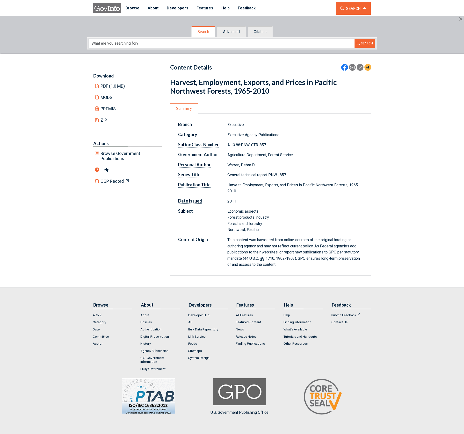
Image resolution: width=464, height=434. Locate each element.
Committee (101, 336)
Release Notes (246, 336)
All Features (244, 315)
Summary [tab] (184, 108)
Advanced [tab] (231, 31)
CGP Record (112, 181)
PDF (113, 86)
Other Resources (295, 343)
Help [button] (225, 8)
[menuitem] (132, 8)
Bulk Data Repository (203, 329)
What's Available (295, 329)
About (144, 315)
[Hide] (460, 19)
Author (98, 343)
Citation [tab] (260, 31)
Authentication (150, 329)
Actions (101, 143)
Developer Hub (199, 315)
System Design (199, 358)
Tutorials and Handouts (300, 336)
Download (103, 75)
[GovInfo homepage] (107, 8)
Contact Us (339, 322)
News (240, 329)
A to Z (97, 315)
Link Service (196, 336)
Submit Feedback (343, 315)
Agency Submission (154, 351)
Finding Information (297, 322)
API (190, 322)
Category (99, 322)
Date (96, 329)
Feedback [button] (247, 8)
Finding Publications (250, 343)
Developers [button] (177, 8)
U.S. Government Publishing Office (239, 412)
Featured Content (248, 322)
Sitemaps (195, 351)
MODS (106, 97)
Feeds (192, 343)
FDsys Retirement (153, 369)
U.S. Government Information (152, 360)
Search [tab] (203, 31)
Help (105, 169)
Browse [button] (132, 8)
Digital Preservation (154, 336)
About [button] (153, 8)
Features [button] (204, 8)
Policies (146, 322)
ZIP (104, 120)
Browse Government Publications (120, 156)
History (145, 343)
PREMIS (108, 108)
